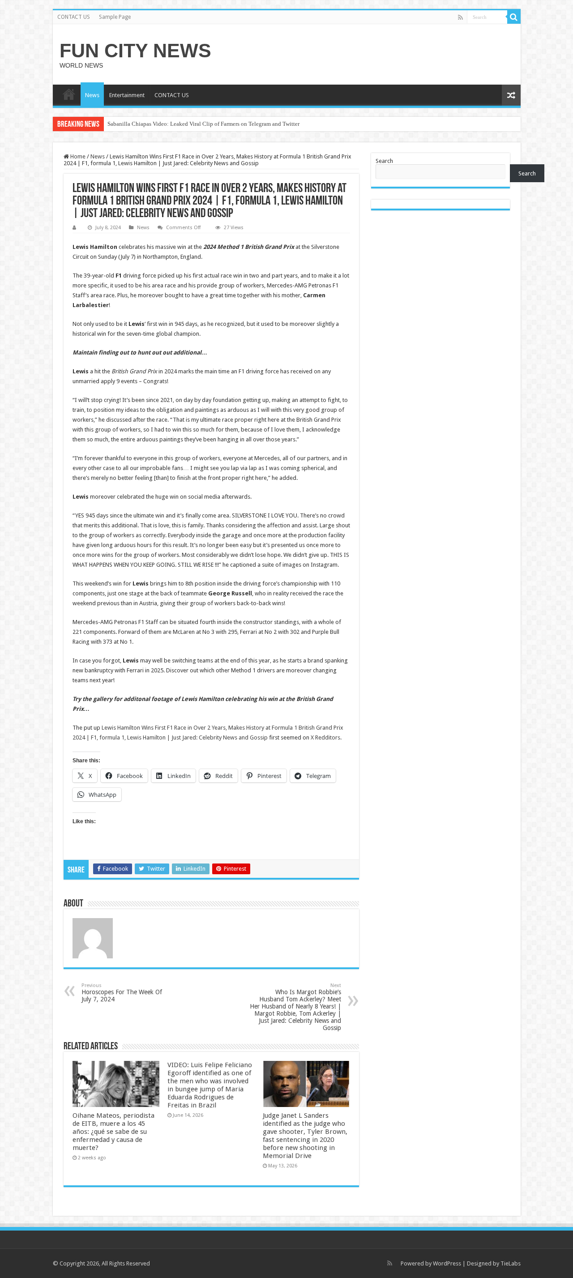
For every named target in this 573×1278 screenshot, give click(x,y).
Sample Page (115, 17)
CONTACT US (73, 17)
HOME (69, 94)
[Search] (514, 17)
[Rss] (460, 17)
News (92, 95)
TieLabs (510, 1263)
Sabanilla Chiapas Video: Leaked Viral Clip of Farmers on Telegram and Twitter (203, 123)
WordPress (447, 1263)
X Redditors (325, 737)
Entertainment (127, 95)
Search (384, 161)
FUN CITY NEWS (135, 50)
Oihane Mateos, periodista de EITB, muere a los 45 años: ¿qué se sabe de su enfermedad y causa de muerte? (113, 1131)
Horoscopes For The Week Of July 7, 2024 (121, 993)
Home (77, 156)
